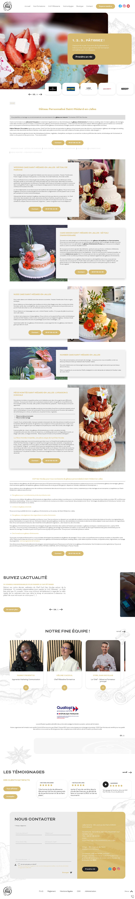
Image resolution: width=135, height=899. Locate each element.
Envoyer (65, 873)
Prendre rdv (90, 869)
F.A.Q (41, 891)
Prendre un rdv (84, 56)
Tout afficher (11, 789)
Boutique (79, 6)
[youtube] (128, 6)
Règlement (51, 891)
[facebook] (120, 6)
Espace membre (105, 6)
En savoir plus (12, 610)
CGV (79, 891)
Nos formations (39, 6)
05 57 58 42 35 (74, 143)
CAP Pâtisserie (54, 6)
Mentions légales (66, 891)
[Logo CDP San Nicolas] (7, 10)
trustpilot (10, 796)
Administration (90, 891)
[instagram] (124, 6)
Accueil (27, 6)
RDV (94, 860)
